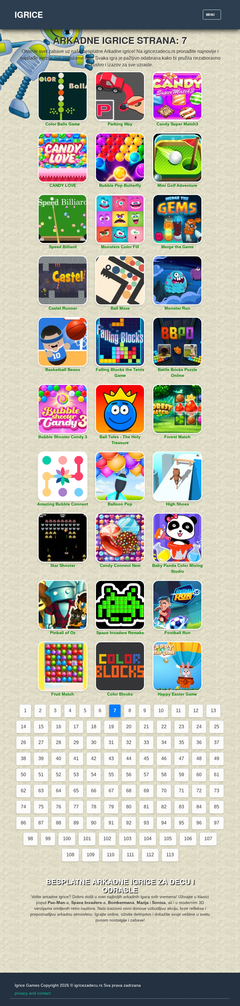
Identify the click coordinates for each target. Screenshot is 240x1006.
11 (178, 710)
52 (58, 774)
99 (48, 838)
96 (199, 822)
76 (58, 806)
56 (128, 774)
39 (41, 758)
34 (164, 742)
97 (216, 822)
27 (41, 742)
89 (76, 822)
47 (181, 758)
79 (111, 806)
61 (216, 774)
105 (168, 838)
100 (67, 838)
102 (107, 838)
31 (111, 742)
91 (111, 822)
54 (93, 774)
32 (128, 742)
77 (76, 806)
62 (23, 790)
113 (170, 854)
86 (23, 822)
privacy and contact (33, 993)
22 (164, 726)
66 (93, 790)
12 (195, 710)
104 (148, 838)
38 (23, 758)
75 (41, 806)
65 (76, 790)
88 (58, 822)
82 (164, 806)
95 (181, 822)
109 (91, 854)
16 (58, 726)
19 (111, 726)
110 (110, 854)
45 (146, 758)
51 (41, 774)
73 (216, 790)
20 (128, 726)
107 (208, 838)
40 (58, 758)
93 (146, 822)
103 (127, 838)
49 (216, 758)
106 (188, 838)
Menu (213, 16)
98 (30, 838)
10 (161, 710)
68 (128, 790)
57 (146, 774)
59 (181, 774)
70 (164, 790)
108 (70, 854)
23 (181, 726)
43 (111, 758)
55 (111, 774)
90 (93, 822)
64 (58, 790)
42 (93, 758)
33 (146, 742)
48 (199, 758)
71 (181, 790)
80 (128, 806)
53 (76, 774)
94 (164, 822)
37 (216, 742)
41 (76, 758)
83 (181, 806)
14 (23, 726)
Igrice (29, 14)
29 (76, 742)
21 (146, 726)
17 (76, 726)
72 (199, 790)
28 (58, 742)
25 (216, 726)
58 (164, 774)
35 (181, 742)
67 (111, 790)
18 (93, 726)
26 (23, 742)
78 (93, 806)
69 (146, 790)
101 (87, 838)
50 (23, 774)
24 (199, 726)
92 (128, 822)
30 (93, 742)
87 (41, 822)
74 (23, 806)
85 (216, 806)
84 (199, 806)
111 (130, 854)
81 (146, 806)
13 (213, 710)
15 (41, 726)
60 (199, 774)
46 (164, 758)
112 (150, 854)
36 (199, 742)
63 (41, 790)
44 (128, 758)
